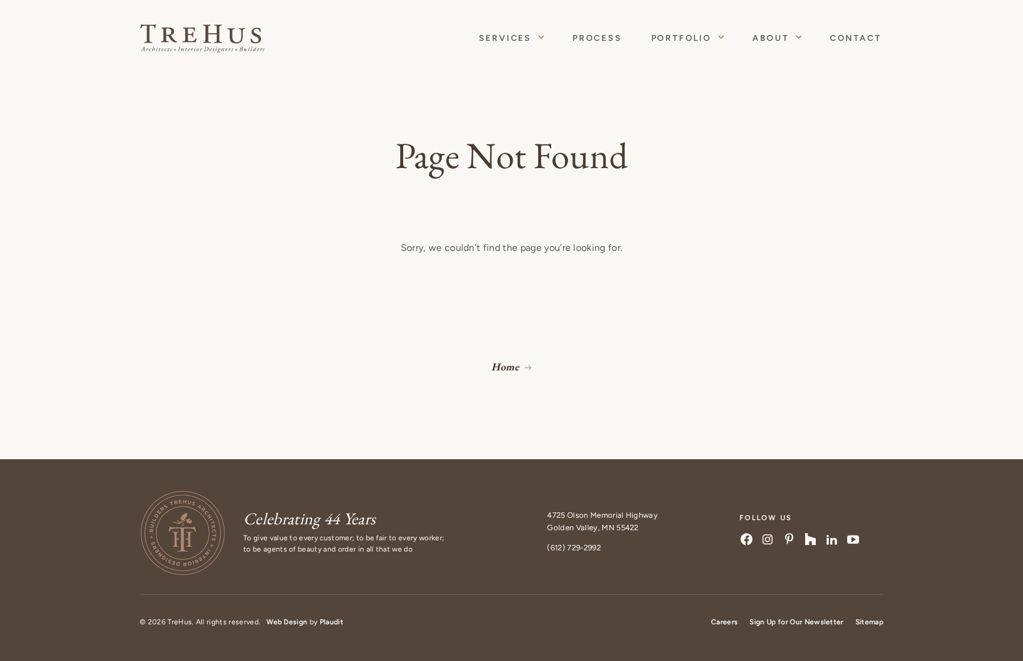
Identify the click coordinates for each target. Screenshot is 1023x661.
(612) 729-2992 (573, 547)
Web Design (286, 622)
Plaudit (331, 622)
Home (505, 366)
